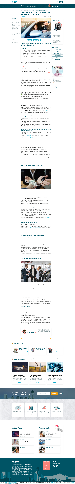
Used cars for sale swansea (35, 227)
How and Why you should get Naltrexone (11, 482)
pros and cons (37, 310)
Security (57, 57)
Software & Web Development (57, 60)
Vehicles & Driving (57, 62)
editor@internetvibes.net (56, 463)
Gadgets (57, 51)
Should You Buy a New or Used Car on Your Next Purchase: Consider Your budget (16, 24)
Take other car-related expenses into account (16, 37)
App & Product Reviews (57, 49)
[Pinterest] (62, 2)
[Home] (15, 1)
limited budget (28, 135)
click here (48, 146)
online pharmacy (53, 482)
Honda (47, 110)
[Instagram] (60, 2)
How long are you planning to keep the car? (15, 28)
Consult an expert (15, 42)
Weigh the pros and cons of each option (15, 40)
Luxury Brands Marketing (58, 82)
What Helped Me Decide (15, 21)
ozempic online (11, 483)
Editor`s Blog (46, 468)
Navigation (45, 466)
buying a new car (27, 140)
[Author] (35, 332)
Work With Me (46, 463)
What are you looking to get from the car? (15, 31)
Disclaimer (45, 465)
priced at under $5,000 (28, 137)
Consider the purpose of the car (15, 34)
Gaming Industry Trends (57, 53)
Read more (22, 351)
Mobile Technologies (58, 55)
